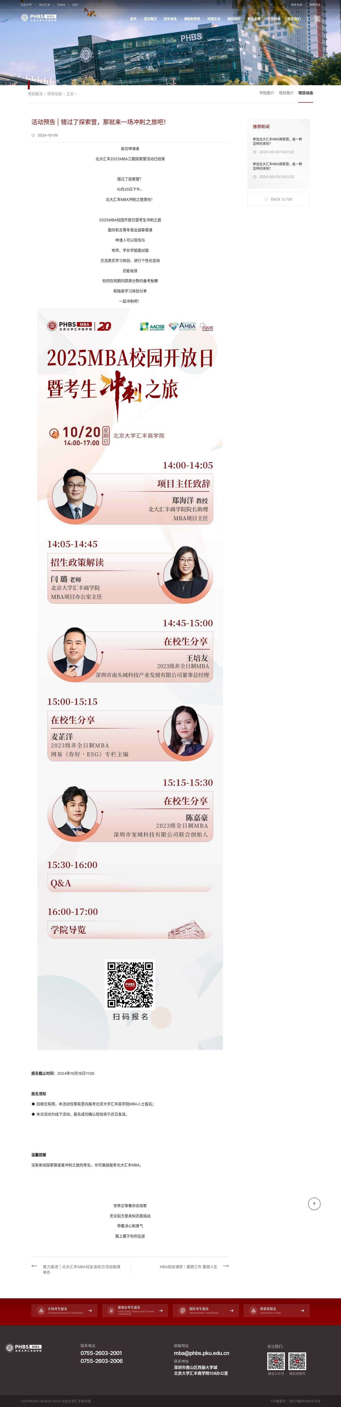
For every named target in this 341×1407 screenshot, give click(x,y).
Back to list (281, 199)
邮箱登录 (315, 4)
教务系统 (296, 4)
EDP (75, 4)
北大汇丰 (44, 4)
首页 (133, 19)
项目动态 (305, 93)
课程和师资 (192, 19)
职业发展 (254, 19)
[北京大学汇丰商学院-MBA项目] (66, 17)
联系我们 (294, 19)
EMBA (61, 4)
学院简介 (266, 93)
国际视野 (233, 19)
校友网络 (273, 19)
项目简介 (286, 93)
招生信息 (170, 19)
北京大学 (26, 4)
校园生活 (213, 19)
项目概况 (150, 19)
